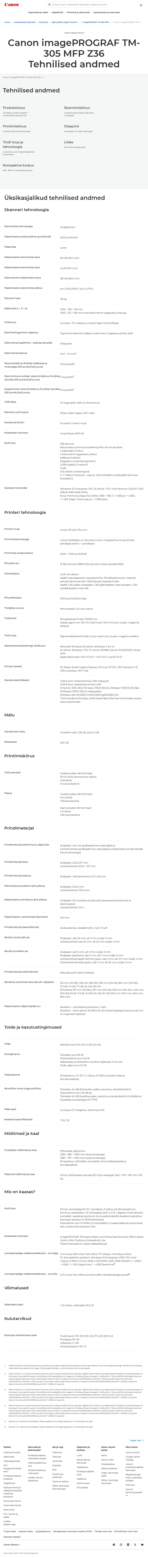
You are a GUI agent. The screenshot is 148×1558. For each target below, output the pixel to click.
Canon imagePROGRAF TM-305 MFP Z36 (22, 77)
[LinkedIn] (128, 1545)
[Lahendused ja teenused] (121, 12)
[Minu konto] (141, 5)
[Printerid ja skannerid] (91, 12)
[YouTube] (142, 1545)
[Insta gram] (121, 1545)
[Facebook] (114, 1545)
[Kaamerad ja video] (49, 12)
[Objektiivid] (64, 12)
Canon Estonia (11, 1544)
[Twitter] (135, 1545)
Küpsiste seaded (12, 1537)
